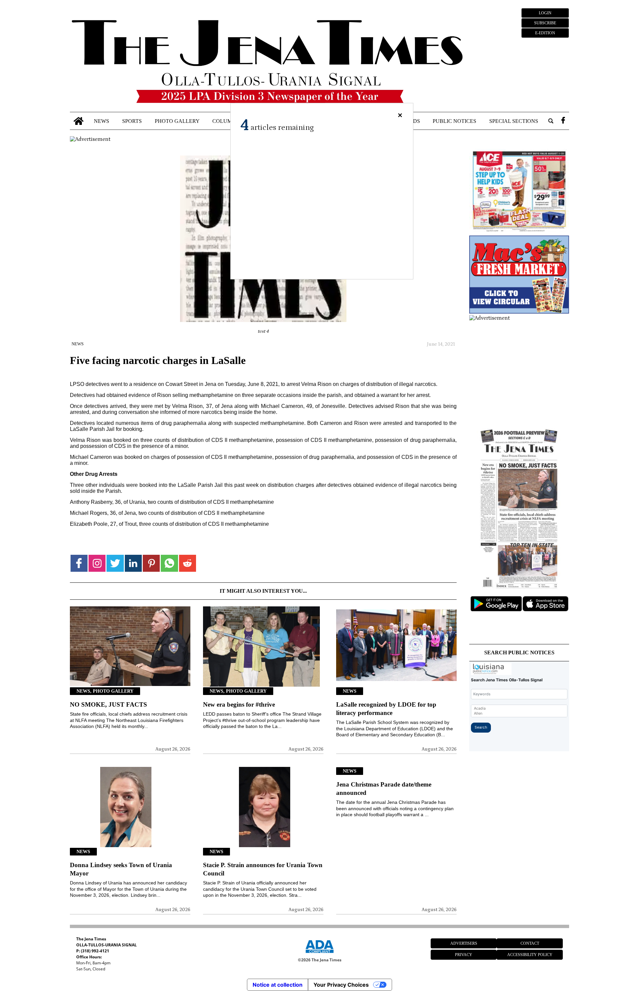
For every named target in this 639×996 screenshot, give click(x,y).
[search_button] (551, 121)
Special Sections (513, 121)
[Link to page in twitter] (114, 563)
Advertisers (463, 943)
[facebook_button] (563, 121)
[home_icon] (79, 121)
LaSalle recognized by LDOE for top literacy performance (386, 708)
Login (545, 13)
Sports (132, 121)
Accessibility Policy (529, 954)
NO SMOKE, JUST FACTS (108, 704)
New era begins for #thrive (239, 704)
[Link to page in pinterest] (151, 563)
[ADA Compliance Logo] (319, 954)
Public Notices (454, 121)
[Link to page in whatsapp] (169, 563)
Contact (530, 943)
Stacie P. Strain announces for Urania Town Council (262, 869)
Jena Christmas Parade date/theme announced (383, 788)
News (101, 121)
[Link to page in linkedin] (133, 563)
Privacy (463, 954)
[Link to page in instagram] (97, 563)
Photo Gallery (177, 121)
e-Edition (545, 33)
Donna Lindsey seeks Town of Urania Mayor (121, 869)
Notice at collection (278, 984)
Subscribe (545, 23)
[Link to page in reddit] (187, 563)
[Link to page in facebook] (79, 563)
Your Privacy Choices (341, 984)
